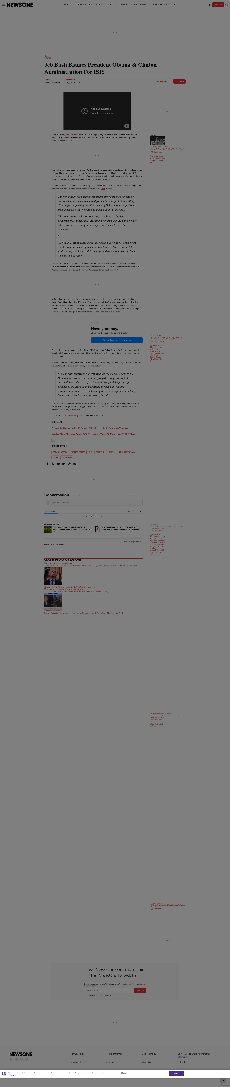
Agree (176, 1073)
